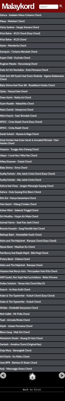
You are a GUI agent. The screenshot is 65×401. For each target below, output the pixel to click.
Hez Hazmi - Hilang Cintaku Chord (18, 204)
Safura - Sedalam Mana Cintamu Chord (20, 15)
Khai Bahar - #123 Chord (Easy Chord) (20, 33)
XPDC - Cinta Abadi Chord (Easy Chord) (21, 122)
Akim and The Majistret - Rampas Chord (21, 265)
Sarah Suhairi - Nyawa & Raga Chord (19, 134)
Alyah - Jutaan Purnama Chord (16, 326)
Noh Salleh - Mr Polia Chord (14, 314)
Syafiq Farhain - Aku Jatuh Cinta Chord (20, 180)
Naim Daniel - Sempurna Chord (16, 109)
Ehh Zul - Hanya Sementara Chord (18, 198)
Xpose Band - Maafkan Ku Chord (17, 247)
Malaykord (18, 6)
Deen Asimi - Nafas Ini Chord (15, 97)
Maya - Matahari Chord (12, 21)
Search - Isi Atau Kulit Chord (15, 289)
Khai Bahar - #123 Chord (13, 39)
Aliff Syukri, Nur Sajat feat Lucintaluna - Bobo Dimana (28, 277)
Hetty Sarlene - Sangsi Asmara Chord (19, 27)
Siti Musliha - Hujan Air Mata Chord (19, 216)
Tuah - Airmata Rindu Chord (15, 320)
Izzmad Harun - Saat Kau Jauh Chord (19, 222)
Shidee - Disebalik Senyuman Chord (19, 308)
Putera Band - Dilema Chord (15, 259)
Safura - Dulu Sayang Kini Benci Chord (20, 192)
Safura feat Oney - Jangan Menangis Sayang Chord (26, 186)
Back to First (32, 389)
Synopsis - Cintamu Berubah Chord (18, 51)
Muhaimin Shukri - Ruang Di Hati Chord (21, 338)
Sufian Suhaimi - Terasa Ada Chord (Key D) (22, 283)
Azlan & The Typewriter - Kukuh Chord (20, 302)
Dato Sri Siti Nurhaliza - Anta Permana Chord (24, 70)
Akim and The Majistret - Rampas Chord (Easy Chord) (28, 241)
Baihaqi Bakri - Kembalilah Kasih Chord (21, 234)
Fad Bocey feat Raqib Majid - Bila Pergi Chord (24, 253)
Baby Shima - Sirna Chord (13, 167)
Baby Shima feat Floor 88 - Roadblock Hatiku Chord (27, 85)
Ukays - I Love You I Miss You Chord (18, 155)
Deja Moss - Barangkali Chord (15, 350)
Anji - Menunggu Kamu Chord (16, 369)
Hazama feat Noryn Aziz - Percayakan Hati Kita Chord (28, 271)
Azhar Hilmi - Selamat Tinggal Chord (19, 210)
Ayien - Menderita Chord (13, 45)
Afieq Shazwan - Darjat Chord (16, 161)
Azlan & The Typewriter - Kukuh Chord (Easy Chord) (27, 295)
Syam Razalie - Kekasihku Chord (17, 103)
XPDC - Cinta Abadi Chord (14, 128)
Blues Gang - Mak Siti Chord (15, 332)
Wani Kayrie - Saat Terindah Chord (18, 116)
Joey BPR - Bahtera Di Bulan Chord (18, 362)
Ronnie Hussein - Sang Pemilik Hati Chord (22, 228)
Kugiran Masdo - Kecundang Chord (18, 64)
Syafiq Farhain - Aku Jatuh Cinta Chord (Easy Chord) (27, 174)
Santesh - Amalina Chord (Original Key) (20, 344)
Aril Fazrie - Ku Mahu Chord (14, 356)
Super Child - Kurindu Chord (15, 58)
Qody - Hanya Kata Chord (13, 91)
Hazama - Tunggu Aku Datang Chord (19, 149)
